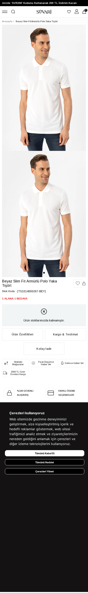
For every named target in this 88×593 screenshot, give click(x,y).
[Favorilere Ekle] (78, 283)
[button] (44, 273)
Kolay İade (43, 348)
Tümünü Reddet (44, 462)
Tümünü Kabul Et (45, 453)
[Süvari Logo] (44, 11)
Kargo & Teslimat (65, 334)
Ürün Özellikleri (23, 334)
